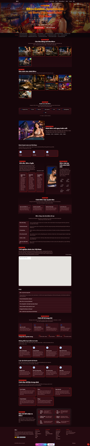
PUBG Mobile (51, 1)
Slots (57, 437)
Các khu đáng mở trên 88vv (23, 33)
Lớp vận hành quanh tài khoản (42, 36)
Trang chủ (46, 1)
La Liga (70, 1)
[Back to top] (88, 444)
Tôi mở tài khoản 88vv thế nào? (26, 298)
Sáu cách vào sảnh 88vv (32, 33)
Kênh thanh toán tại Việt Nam (59, 33)
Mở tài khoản (39, 27)
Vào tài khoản (50, 27)
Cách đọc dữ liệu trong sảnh (52, 36)
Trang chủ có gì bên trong (23, 36)
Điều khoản (58, 432)
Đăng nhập (47, 432)
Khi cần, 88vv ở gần (67, 33)
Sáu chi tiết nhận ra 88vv (61, 36)
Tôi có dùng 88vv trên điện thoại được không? (29, 303)
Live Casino (58, 436)
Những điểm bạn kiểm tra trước (32, 36)
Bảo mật (57, 433)
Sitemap (73, 443)
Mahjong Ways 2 (61, 1)
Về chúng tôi (58, 431)
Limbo (67, 1)
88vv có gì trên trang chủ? (25, 292)
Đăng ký (47, 431)
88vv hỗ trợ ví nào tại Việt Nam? (26, 301)
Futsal (56, 1)
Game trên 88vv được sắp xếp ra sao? (27, 306)
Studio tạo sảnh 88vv (40, 33)
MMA (74, 1)
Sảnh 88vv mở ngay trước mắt (49, 33)
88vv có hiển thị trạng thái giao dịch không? (28, 311)
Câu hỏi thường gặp (49, 433)
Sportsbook (58, 438)
